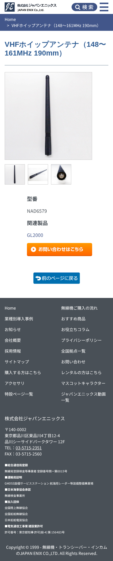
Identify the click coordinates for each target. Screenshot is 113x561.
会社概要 (13, 340)
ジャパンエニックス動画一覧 (83, 397)
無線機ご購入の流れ (79, 308)
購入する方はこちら (23, 372)
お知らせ (13, 329)
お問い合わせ (73, 362)
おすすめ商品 (73, 318)
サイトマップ (17, 362)
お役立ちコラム (75, 329)
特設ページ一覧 (19, 394)
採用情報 (13, 351)
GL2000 (35, 234)
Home (10, 19)
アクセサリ (15, 383)
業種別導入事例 (19, 318)
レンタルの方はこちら (81, 372)
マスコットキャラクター (83, 383)
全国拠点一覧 (73, 351)
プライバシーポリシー (81, 340)
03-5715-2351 (29, 448)
